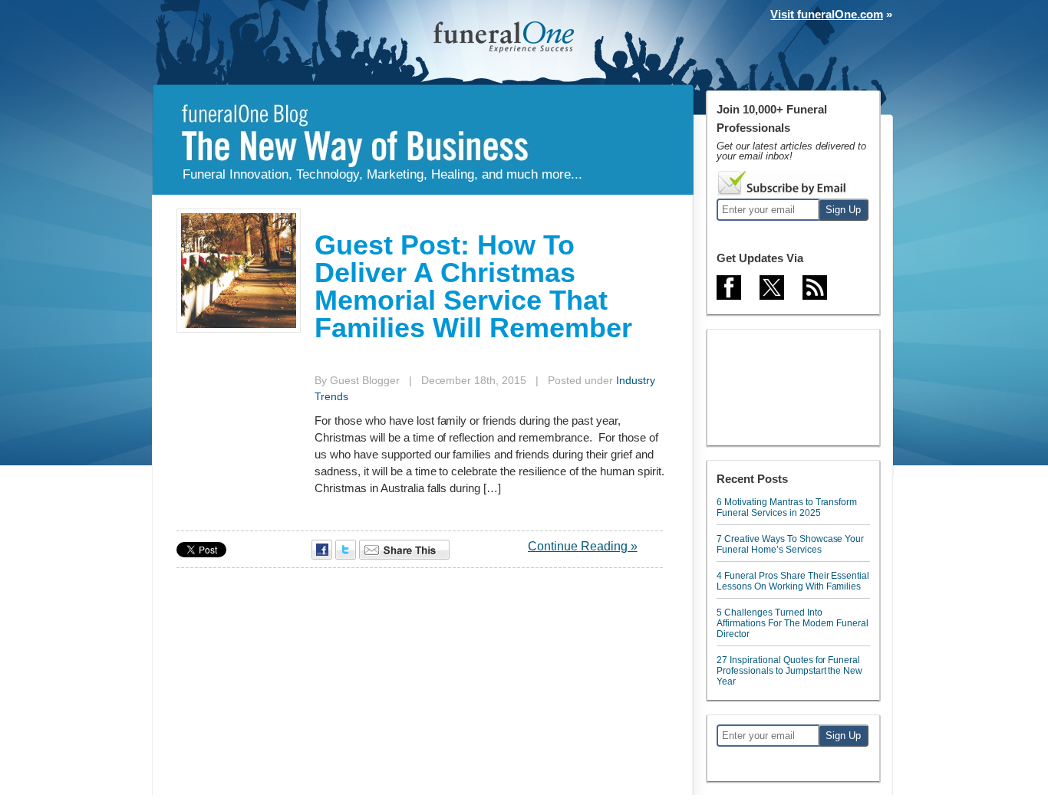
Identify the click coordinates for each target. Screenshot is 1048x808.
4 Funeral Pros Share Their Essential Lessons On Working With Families (793, 581)
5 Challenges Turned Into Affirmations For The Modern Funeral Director (792, 623)
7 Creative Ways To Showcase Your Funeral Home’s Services (790, 544)
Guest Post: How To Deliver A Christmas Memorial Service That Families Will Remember (473, 286)
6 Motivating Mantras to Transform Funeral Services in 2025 (787, 507)
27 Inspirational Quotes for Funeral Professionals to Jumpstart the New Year (789, 671)
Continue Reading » (583, 546)
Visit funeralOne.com (826, 14)
